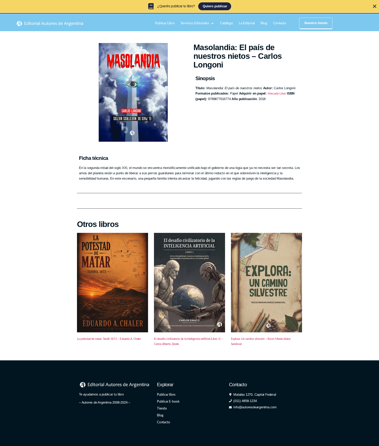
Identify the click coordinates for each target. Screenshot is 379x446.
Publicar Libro (164, 23)
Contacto (279, 23)
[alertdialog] (189, 6)
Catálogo (226, 23)
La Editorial (247, 23)
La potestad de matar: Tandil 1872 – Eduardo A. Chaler (109, 338)
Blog (264, 23)
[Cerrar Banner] (374, 6)
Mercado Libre (277, 93)
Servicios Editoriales (195, 23)
